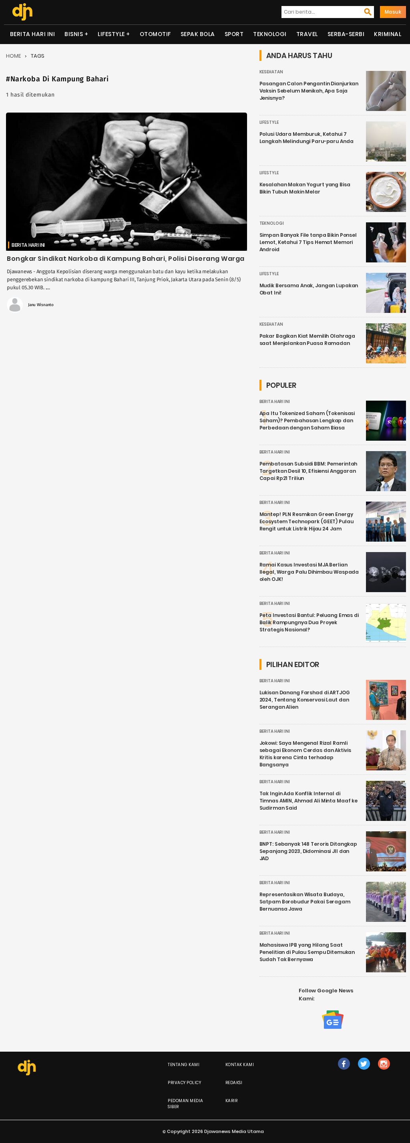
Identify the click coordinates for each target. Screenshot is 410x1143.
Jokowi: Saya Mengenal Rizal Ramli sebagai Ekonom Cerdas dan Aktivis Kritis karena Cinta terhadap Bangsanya (305, 754)
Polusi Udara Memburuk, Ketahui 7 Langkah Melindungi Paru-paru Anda (306, 138)
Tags (37, 56)
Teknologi (270, 34)
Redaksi (234, 1083)
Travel (307, 34)
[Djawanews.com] (22, 12)
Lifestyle (111, 34)
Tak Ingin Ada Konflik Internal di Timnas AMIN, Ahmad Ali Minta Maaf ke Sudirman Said (308, 800)
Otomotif (155, 34)
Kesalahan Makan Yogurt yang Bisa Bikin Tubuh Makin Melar (304, 188)
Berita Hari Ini (32, 34)
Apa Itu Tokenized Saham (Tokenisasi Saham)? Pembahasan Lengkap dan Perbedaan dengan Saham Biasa (307, 420)
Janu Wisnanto (41, 304)
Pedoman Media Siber (185, 1104)
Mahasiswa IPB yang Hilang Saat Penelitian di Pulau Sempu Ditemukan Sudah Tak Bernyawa (307, 952)
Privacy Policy (184, 1083)
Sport (234, 34)
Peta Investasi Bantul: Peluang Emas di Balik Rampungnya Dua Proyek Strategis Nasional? (309, 622)
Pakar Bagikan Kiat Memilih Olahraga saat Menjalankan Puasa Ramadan (307, 340)
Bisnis (73, 34)
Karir (231, 1101)
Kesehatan (271, 72)
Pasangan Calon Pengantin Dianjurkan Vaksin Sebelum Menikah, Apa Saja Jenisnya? (309, 90)
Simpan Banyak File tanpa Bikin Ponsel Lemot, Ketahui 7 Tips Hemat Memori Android (308, 242)
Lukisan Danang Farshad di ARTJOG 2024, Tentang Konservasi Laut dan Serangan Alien (304, 699)
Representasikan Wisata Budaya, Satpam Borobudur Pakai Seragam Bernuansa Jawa (304, 901)
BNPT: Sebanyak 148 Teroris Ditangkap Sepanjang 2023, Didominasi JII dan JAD (308, 851)
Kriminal (387, 34)
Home (13, 56)
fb (344, 1071)
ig (384, 1071)
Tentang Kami (183, 1065)
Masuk (393, 11)
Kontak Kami (239, 1065)
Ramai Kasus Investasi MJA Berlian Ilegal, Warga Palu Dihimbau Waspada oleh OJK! (309, 572)
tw (363, 1071)
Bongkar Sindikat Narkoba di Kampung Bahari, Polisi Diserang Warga (126, 258)
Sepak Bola (198, 34)
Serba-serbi (346, 34)
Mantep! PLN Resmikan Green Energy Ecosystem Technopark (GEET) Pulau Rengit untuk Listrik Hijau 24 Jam (306, 521)
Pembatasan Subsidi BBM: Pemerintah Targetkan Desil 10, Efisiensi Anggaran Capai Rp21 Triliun (308, 471)
